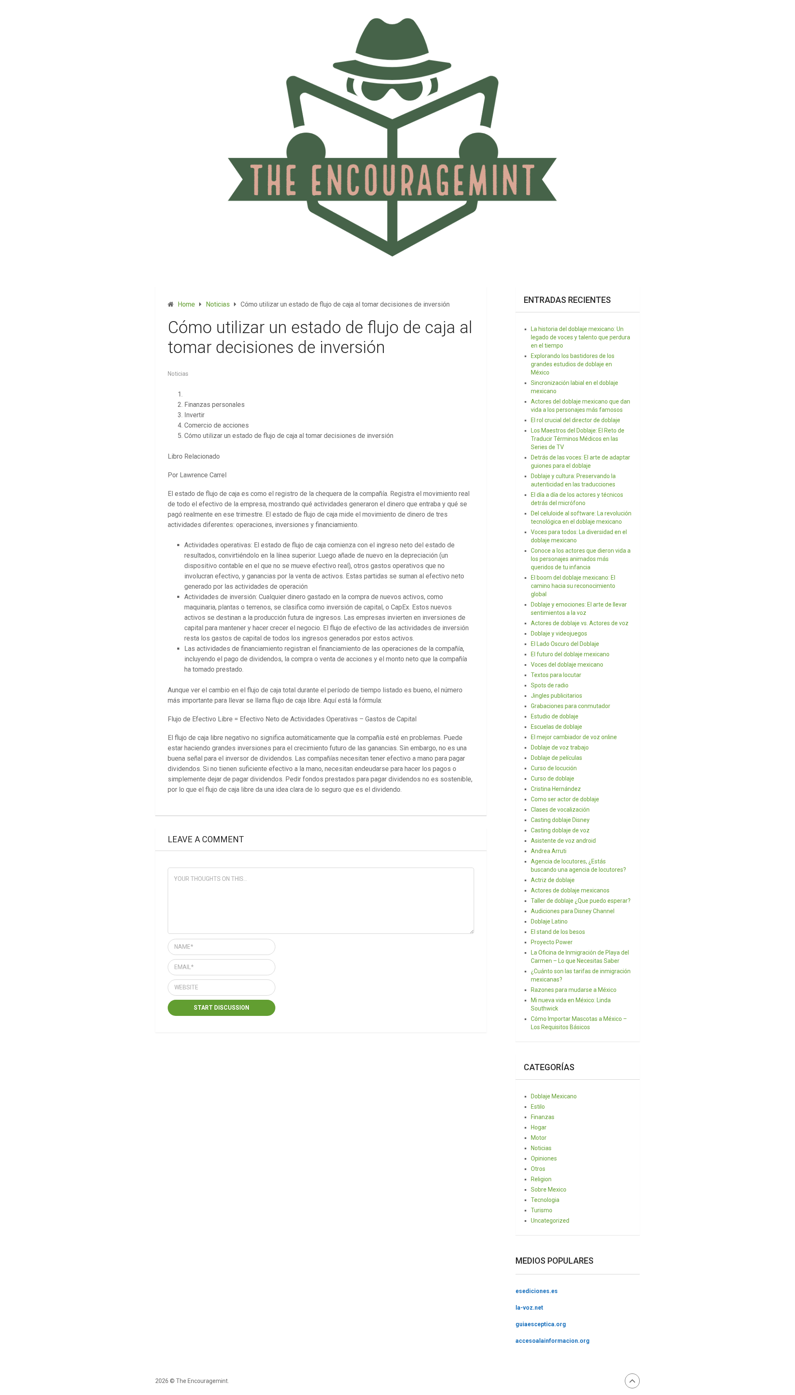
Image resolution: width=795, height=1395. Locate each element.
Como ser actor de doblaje (565, 799)
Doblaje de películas (556, 757)
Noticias (178, 373)
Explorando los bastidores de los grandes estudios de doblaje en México (572, 364)
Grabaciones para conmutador (570, 706)
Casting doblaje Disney (560, 820)
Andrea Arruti (548, 851)
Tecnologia (545, 1200)
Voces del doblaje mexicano (567, 664)
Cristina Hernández (556, 789)
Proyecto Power (552, 942)
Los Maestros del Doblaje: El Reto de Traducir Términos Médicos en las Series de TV (577, 438)
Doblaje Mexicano (554, 1096)
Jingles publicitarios (556, 695)
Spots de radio (550, 685)
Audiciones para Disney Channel (572, 911)
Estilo (538, 1106)
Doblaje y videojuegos (559, 633)
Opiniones (544, 1158)
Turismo (541, 1210)
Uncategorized (550, 1220)
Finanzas (542, 1117)
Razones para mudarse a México (574, 989)
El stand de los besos (558, 931)
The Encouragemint (202, 1381)
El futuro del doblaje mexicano (570, 654)
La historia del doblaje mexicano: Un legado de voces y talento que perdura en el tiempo (580, 337)
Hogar (539, 1127)
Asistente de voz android (563, 840)
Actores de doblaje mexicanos (570, 890)
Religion (541, 1179)
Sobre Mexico (548, 1189)
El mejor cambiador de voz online (574, 737)
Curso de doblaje (552, 778)
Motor (539, 1137)
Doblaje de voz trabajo (560, 747)
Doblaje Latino (549, 921)
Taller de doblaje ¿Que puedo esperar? (581, 900)
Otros (538, 1168)
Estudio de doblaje (554, 716)
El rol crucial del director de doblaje (575, 420)
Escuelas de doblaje (556, 726)
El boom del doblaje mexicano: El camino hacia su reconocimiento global (573, 585)
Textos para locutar (556, 675)
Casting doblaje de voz (560, 830)
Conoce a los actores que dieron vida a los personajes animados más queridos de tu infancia (581, 559)
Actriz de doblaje (553, 880)
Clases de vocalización (560, 809)
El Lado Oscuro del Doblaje (565, 644)
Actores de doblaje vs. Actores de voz (580, 623)
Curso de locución (554, 768)
